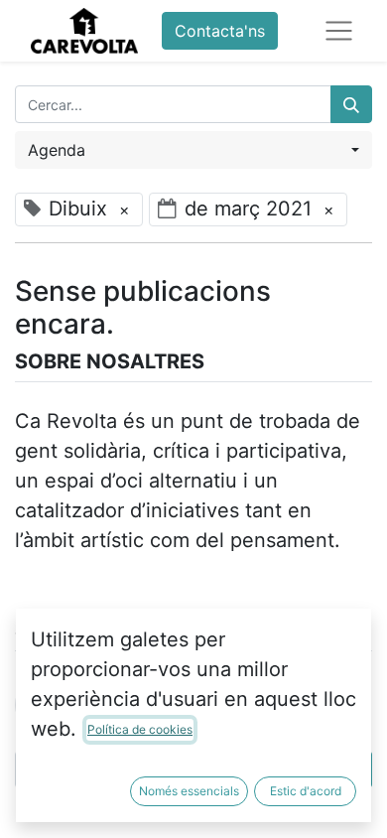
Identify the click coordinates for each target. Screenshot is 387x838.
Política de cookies (140, 729)
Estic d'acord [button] (305, 790)
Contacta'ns (220, 31)
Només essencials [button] (189, 790)
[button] (193, 150)
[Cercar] (351, 104)
